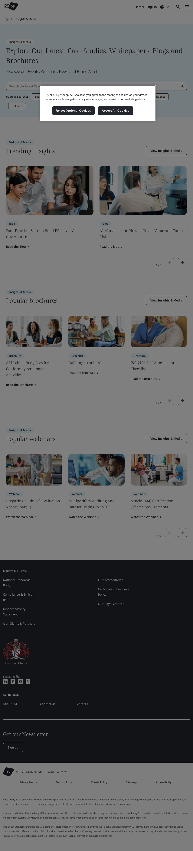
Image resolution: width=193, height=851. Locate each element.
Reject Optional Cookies (73, 110)
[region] (98, 103)
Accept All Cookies (115, 110)
